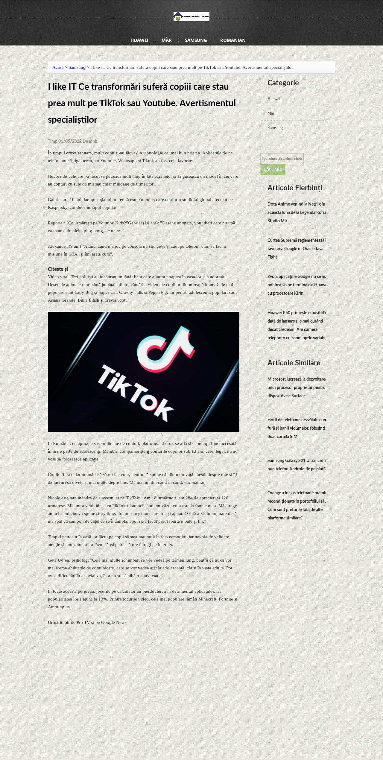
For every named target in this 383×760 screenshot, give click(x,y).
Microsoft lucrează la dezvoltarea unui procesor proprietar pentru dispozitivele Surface (297, 387)
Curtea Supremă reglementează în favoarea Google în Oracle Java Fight (298, 248)
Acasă (58, 67)
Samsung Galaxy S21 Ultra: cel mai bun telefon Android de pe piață (299, 465)
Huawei (139, 40)
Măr (167, 40)
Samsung (196, 40)
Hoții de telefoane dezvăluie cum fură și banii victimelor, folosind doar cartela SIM (297, 428)
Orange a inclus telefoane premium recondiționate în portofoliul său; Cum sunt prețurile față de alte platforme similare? (299, 505)
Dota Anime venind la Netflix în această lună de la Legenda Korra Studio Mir (297, 212)
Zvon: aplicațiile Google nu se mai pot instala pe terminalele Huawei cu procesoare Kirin (298, 285)
